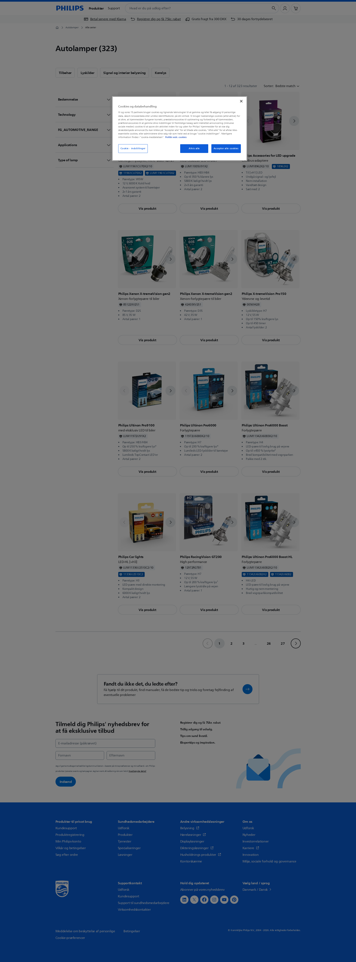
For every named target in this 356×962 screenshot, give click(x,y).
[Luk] (241, 101)
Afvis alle (194, 148)
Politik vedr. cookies (176, 137)
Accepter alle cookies (226, 148)
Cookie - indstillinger (133, 148)
